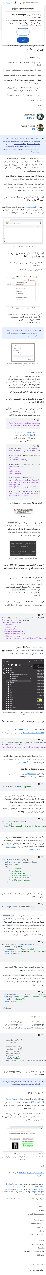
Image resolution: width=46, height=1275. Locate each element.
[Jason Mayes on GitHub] (30, 119)
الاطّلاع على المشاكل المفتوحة (36, 1214)
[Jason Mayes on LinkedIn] (27, 119)
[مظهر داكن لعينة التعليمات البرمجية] (34, 420)
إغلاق (23, 32)
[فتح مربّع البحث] (19, 2)
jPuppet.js (23, 762)
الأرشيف (42, 1231)
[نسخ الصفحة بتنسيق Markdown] (31, 49)
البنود (42, 1264)
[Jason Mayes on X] (33, 119)
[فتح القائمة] (41, 2)
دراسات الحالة (40, 1227)
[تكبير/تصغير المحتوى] (27, 58)
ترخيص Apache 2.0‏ (38, 1189)
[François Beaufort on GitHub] (33, 130)
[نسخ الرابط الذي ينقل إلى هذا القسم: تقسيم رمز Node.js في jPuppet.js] (17, 769)
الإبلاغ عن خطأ (40, 1210)
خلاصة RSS (40, 1255)
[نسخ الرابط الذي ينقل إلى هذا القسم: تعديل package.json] (26, 1017)
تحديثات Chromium (37, 1224)
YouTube (41, 1248)
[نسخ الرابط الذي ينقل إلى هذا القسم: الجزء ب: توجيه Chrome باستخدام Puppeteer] (42, 724)
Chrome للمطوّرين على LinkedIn (34, 1251)
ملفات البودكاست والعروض (36, 1234)
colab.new (30, 207)
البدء (23, 40)
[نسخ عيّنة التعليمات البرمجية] (38, 420)
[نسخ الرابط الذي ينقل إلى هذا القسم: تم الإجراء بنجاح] (26, 1092)
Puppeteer (29, 774)
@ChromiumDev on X (36, 1244)
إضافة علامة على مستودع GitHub (31, 1173)
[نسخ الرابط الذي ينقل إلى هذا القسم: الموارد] (35, 1166)
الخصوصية (36, 1264)
